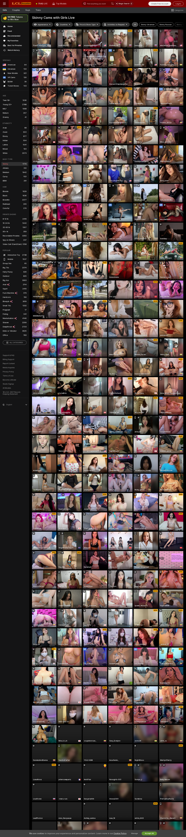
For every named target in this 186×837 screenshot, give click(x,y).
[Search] (112, 4)
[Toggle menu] (4, 3)
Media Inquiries (9, 368)
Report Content (9, 364)
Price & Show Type (87, 25)
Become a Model (9, 380)
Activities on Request (116, 25)
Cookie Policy (120, 833)
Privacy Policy (8, 372)
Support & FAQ (8, 355)
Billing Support (8, 359)
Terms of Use (8, 376)
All (135, 25)
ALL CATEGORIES (16, 343)
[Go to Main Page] (21, 3)
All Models (7, 388)
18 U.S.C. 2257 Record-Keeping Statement (12, 393)
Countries (64, 25)
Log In (178, 4)
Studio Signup (8, 384)
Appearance (43, 25)
